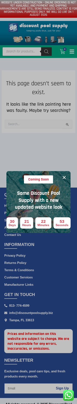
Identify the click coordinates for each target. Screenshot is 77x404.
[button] (64, 177)
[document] (38, 202)
